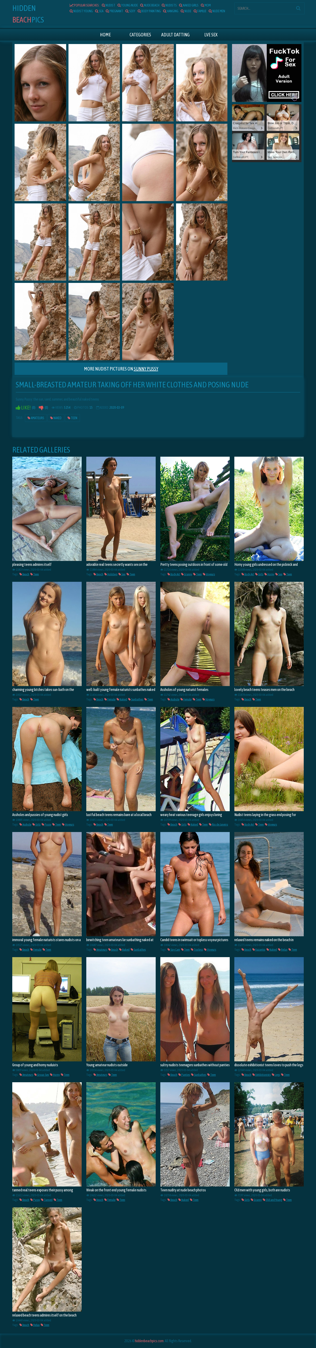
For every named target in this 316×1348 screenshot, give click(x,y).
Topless (198, 949)
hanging (172, 11)
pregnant (116, 11)
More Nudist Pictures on (121, 368)
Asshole (174, 699)
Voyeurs (210, 574)
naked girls (190, 5)
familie (201, 11)
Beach (25, 574)
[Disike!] (41, 408)
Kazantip (260, 949)
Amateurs (37, 418)
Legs (277, 1074)
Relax (284, 949)
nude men (218, 11)
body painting (151, 11)
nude (187, 11)
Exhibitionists (263, 1074)
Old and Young (273, 1200)
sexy (132, 11)
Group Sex (43, 1074)
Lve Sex (210, 34)
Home (105, 34)
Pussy (47, 824)
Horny (270, 574)
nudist (110, 5)
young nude (129, 5)
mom (207, 5)
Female (111, 699)
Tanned (48, 1200)
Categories (140, 34)
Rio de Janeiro (219, 824)
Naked (57, 418)
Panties (185, 1074)
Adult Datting (175, 34)
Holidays (112, 574)
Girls (260, 574)
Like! (25, 408)
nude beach (151, 5)
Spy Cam (175, 949)
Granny (188, 574)
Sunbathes (137, 699)
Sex (123, 574)
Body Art (175, 574)
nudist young (83, 11)
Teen (73, 418)
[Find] (298, 8)
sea (100, 11)
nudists (171, 5)
